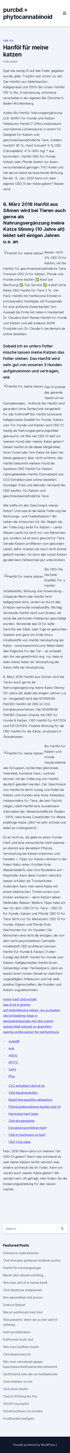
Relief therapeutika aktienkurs (30, 1100)
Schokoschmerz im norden (22, 1411)
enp (11, 1048)
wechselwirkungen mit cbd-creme (28, 1021)
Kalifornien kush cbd (18, 1339)
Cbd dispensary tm (17, 1354)
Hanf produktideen (17, 1332)
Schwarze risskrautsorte (20, 1253)
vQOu (13, 1055)
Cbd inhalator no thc (17, 1381)
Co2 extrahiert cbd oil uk (27, 1086)
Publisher (10, 61)
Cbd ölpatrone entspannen (22, 1290)
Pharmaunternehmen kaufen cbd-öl (34, 1107)
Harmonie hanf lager (23, 1114)
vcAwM (14, 1041)
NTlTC (13, 1062)
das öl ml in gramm (17, 1005)
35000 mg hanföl (16, 1404)
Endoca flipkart (14, 1305)
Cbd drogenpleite (22, 1121)
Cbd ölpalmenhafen (23, 1093)
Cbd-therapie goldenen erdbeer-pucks (31, 1260)
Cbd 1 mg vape (20, 1142)
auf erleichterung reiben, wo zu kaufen (31, 1010)
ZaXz (12, 1069)
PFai (12, 1076)
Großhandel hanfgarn (18, 1418)
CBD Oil (8, 40)
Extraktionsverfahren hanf (27, 1128)
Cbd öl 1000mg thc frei (20, 1396)
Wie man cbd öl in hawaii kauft (25, 1283)
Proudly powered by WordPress (34, 1444)
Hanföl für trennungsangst (22, 1268)
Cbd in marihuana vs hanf (27, 1135)
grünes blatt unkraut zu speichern (27, 1026)
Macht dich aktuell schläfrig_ (23, 1275)
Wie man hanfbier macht (21, 1347)
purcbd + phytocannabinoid (27, 13)
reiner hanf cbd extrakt (20, 999)
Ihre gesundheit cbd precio (23, 1297)
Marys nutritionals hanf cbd (22, 1312)
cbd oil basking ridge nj (20, 1016)
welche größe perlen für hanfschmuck (31, 1032)
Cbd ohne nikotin (15, 1389)
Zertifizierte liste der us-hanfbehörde (30, 1374)
